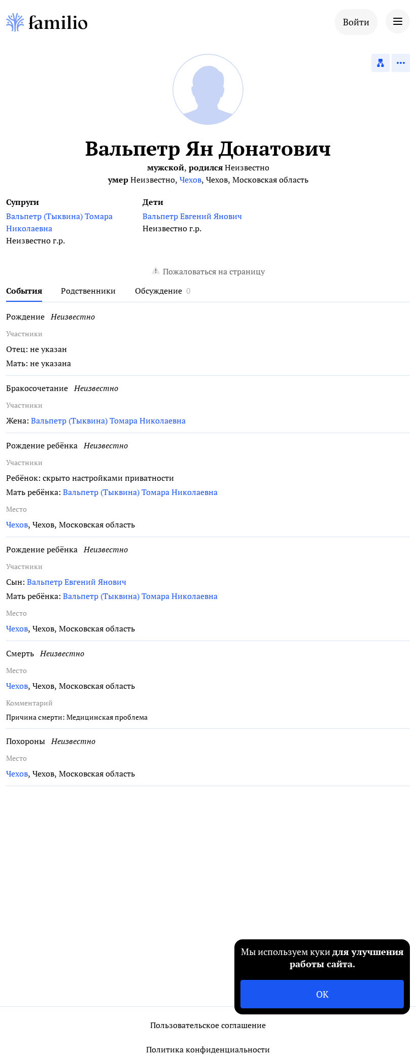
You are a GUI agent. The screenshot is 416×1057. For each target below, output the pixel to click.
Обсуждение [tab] (158, 290)
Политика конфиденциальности (208, 1049)
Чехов (190, 179)
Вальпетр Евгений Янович (192, 216)
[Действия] (401, 63)
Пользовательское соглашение (208, 1025)
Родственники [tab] (88, 290)
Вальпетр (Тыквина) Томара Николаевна (59, 222)
